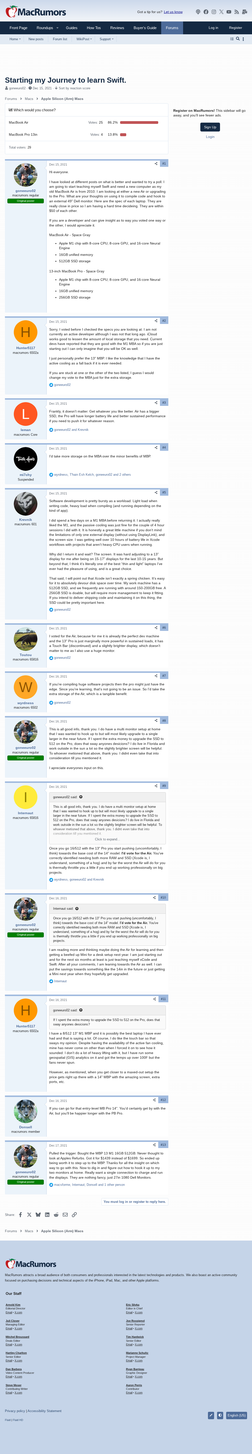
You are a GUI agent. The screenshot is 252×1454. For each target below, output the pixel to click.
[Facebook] (206, 11)
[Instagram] (213, 11)
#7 (164, 676)
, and (79, 879)
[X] (221, 11)
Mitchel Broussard (17, 1336)
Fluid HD (18, 1419)
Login (210, 137)
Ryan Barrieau (135, 1369)
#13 (163, 1145)
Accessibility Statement (45, 1411)
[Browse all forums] (232, 39)
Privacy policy (15, 1411)
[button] (43, 28)
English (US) (237, 1415)
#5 (164, 492)
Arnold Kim (13, 1304)
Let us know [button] (173, 12)
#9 (164, 786)
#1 (164, 163)
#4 (164, 447)
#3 (164, 402)
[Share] (156, 164)
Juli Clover (12, 1320)
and (71, 430)
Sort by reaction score (74, 88)
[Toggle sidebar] (244, 39)
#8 (164, 720)
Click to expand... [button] (107, 839)
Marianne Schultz (137, 1352)
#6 (164, 627)
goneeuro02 (17, 88)
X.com (18, 1312)
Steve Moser (13, 1385)
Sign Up (210, 127)
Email (9, 1312)
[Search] (238, 39)
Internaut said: (63, 908)
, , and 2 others (92, 474)
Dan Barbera (14, 1369)
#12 (163, 1100)
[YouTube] (228, 11)
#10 (163, 897)
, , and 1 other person (89, 1185)
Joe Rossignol (135, 1320)
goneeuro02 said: (65, 797)
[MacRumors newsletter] (244, 11)
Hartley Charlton (16, 1352)
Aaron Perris (134, 1385)
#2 (164, 320)
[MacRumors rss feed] (236, 11)
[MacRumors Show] (198, 11)
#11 (163, 999)
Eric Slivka (132, 1304)
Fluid (8, 1419)
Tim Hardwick (135, 1336)
